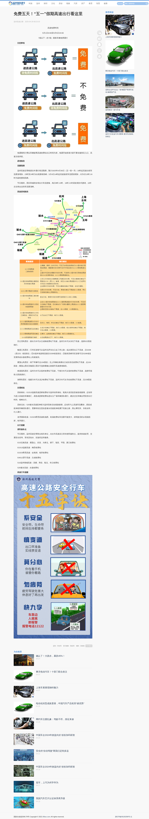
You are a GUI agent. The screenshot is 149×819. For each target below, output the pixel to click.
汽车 (75, 3)
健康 (105, 3)
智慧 (98, 3)
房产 (83, 3)
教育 (90, 3)
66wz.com (46, 817)
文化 (53, 3)
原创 (60, 3)
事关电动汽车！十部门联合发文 (116, 71)
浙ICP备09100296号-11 (123, 817)
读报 (121, 3)
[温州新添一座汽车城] (119, 102)
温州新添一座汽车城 (112, 110)
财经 (45, 3)
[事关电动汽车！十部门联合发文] (119, 54)
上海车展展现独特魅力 (113, 37)
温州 (38, 3)
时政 (30, 3)
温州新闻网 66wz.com (32, 640)
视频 (68, 3)
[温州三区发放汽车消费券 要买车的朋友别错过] (119, 123)
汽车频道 (89, 646)
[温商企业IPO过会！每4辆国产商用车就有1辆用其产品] (119, 81)
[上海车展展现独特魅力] (119, 25)
